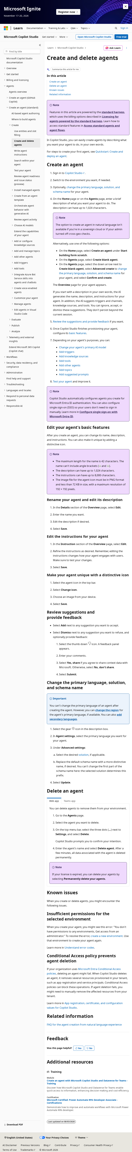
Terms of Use (10, 1149)
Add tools (65, 361)
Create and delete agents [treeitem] (24, 142)
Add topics (65, 370)
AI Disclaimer (10, 1145)
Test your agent (62, 381)
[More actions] (126, 48)
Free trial (121, 36)
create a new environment (107, 936)
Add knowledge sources (73, 356)
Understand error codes (79, 947)
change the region (107, 710)
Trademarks (26, 1149)
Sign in (124, 27)
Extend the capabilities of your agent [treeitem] (26, 233)
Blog (46, 1145)
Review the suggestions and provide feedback (81, 321)
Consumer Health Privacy (97, 1145)
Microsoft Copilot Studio (70, 47)
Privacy (74, 1145)
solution (84, 755)
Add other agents (69, 365)
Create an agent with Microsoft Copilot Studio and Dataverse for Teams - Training (87, 1082)
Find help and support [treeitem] (18, 378)
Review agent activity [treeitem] (25, 219)
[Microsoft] (6, 28)
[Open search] (116, 28)
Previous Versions (30, 1145)
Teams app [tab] (69, 800)
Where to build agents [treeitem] (24, 119)
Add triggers (66, 352)
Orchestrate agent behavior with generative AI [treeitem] (24, 209)
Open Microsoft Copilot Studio (94, 36)
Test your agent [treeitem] (22, 170)
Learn (50, 47)
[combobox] (22, 51)
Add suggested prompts (74, 374)
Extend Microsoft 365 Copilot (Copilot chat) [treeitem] (24, 349)
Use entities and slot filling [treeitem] (25, 133)
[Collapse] (40, 45)
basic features (77, 333)
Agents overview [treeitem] (18, 91)
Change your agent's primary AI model (82, 347)
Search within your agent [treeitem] (24, 162)
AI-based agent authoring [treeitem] (26, 113)
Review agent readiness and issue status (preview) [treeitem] (27, 180)
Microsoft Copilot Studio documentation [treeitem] (19, 60)
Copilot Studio (73, 173)
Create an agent (58, 81)
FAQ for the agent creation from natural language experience (84, 1024)
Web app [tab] (54, 800)
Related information (60, 94)
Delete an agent (58, 85)
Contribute (60, 1145)
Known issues (56, 90)
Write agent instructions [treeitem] (20, 152)
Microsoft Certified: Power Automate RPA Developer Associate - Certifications (82, 1101)
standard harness (113, 112)
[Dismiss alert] (125, 6)
